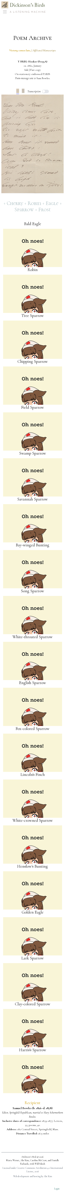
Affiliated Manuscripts (44, 50)
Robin (35, 203)
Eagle (53, 203)
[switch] (45, 91)
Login (56, 1188)
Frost (44, 209)
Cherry (15, 203)
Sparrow (24, 209)
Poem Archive (32, 37)
